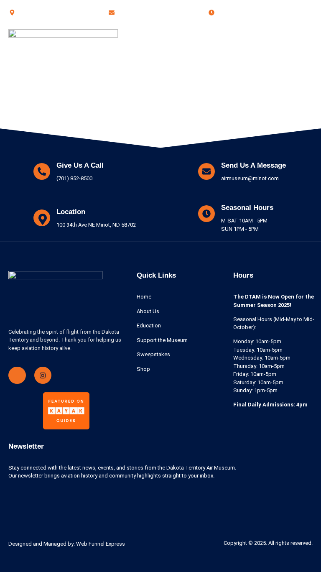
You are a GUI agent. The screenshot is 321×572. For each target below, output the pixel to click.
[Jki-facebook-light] (17, 375)
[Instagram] (43, 375)
